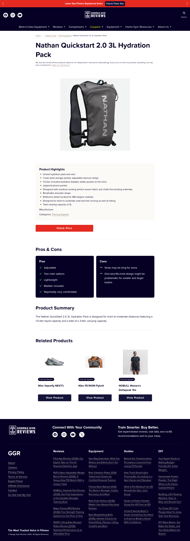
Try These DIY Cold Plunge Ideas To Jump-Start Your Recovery (170, 512)
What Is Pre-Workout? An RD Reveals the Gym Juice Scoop (138, 490)
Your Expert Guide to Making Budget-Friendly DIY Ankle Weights (169, 464)
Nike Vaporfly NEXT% (51, 386)
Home (38, 35)
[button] (3, 3)
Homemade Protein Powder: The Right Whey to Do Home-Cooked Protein (168, 482)
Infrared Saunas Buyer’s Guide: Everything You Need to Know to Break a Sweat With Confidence (138, 516)
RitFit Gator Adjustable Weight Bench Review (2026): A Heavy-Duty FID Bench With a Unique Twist (69, 478)
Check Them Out (115, 3)
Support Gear (51, 35)
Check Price (64, 228)
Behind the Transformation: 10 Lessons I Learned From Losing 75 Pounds (138, 462)
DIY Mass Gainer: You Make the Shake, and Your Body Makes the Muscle (169, 528)
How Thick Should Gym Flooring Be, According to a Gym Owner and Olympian (138, 476)
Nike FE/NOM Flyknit (91, 386)
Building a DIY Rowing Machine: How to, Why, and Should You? (170, 498)
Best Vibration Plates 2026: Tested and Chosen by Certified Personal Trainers (103, 476)
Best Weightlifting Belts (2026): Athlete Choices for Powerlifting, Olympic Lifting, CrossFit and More (104, 520)
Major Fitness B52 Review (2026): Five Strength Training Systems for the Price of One (68, 512)
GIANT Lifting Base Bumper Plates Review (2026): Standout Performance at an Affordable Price (67, 528)
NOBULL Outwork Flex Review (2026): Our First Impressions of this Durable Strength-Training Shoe (69, 496)
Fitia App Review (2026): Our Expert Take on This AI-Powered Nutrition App (68, 462)
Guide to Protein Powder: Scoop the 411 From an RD (137, 502)
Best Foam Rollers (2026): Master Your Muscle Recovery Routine (104, 504)
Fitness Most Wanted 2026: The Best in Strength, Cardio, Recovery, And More (103, 490)
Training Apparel (65, 35)
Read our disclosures (61, 65)
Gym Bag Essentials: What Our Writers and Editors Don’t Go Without (104, 462)
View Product (55, 398)
